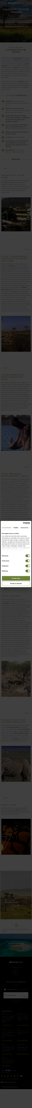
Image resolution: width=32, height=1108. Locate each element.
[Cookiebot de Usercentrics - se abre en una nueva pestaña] (23, 523)
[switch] (27, 561)
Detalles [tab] (16, 527)
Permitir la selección (16, 583)
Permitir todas (16, 578)
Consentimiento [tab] (6, 527)
